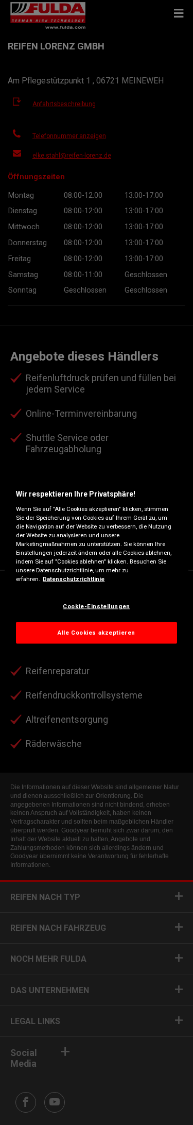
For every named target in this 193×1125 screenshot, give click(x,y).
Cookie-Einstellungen (96, 606)
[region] (96, 563)
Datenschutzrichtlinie (73, 579)
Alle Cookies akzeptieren (96, 632)
